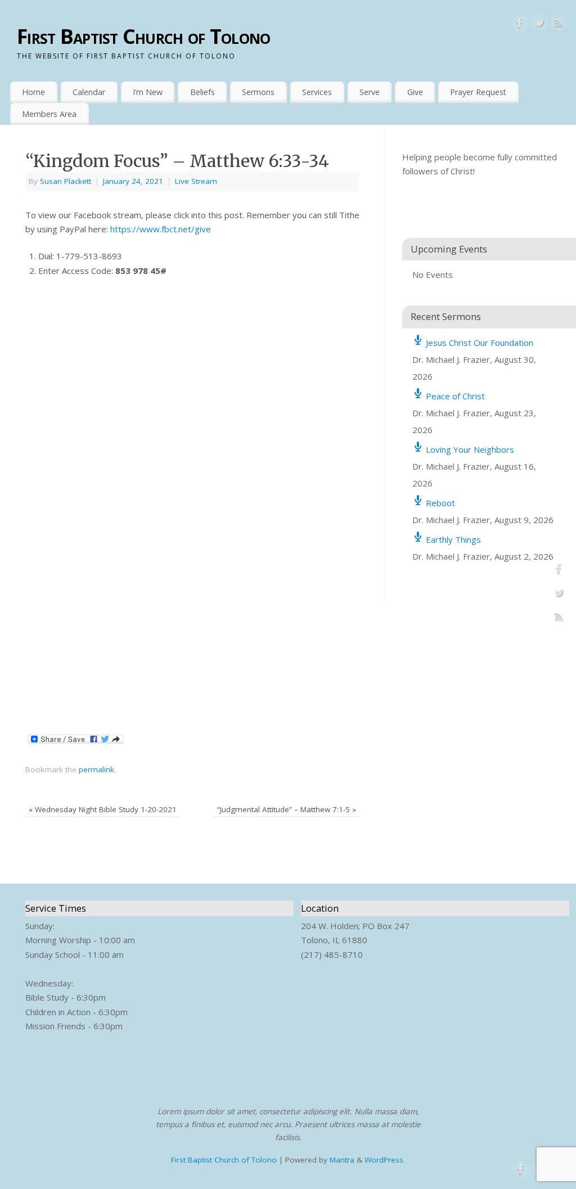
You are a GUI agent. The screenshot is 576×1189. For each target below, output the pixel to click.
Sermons (258, 92)
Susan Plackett (65, 181)
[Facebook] (519, 24)
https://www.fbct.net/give (160, 229)
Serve (369, 92)
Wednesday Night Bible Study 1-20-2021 (103, 809)
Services (317, 92)
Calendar (89, 92)
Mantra (342, 1160)
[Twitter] (539, 24)
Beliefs (202, 92)
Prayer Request (478, 92)
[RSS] (559, 24)
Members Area (49, 114)
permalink (96, 769)
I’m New (148, 92)
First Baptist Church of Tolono (143, 36)
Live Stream (196, 181)
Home (33, 92)
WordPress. (384, 1160)
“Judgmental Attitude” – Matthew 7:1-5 (286, 809)
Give (415, 92)
